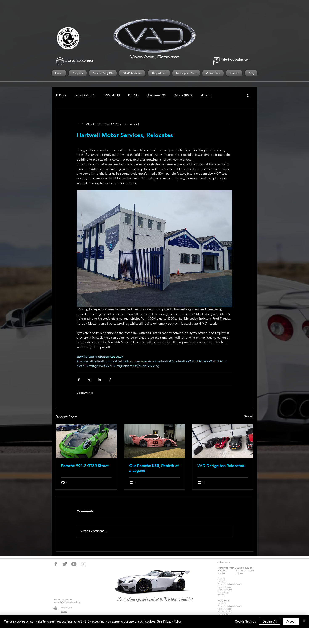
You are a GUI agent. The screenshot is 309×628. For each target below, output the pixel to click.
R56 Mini (133, 95)
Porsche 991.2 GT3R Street (85, 465)
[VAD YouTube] (74, 564)
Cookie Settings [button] (245, 621)
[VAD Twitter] (65, 564)
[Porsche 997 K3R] (154, 441)
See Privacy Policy (169, 621)
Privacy (64, 612)
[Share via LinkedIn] (99, 380)
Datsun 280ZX (183, 95)
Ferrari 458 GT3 (85, 95)
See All (248, 416)
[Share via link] (110, 380)
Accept (290, 621)
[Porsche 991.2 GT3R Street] (86, 441)
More (204, 95)
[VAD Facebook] (56, 564)
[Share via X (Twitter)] (89, 380)
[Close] (303, 621)
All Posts (61, 95)
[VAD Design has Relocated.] (222, 441)
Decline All (270, 621)
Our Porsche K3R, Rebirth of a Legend (154, 468)
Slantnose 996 (156, 95)
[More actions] (229, 124)
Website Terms (66, 607)
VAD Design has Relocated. (221, 465)
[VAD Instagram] (83, 564)
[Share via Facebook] (79, 380)
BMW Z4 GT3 (111, 95)
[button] (248, 95)
